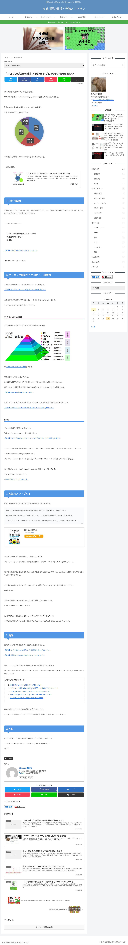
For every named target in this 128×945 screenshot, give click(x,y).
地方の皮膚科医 (25, 768)
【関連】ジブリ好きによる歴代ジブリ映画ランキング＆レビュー (27, 650)
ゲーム (109, 232)
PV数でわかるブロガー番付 (16, 367)
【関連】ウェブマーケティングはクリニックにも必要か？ (25, 290)
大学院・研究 (109, 208)
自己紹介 (108, 267)
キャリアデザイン (109, 203)
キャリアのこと (108, 188)
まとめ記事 (108, 262)
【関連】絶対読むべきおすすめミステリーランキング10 (24, 655)
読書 (109, 252)
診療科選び (109, 193)
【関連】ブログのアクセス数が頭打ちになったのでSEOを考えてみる (29, 408)
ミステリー (109, 247)
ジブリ (109, 242)
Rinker (32, 532)
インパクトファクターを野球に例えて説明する (26, 698)
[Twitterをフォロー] (23, 777)
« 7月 (93, 327)
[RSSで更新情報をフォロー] (31, 777)
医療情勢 (109, 174)
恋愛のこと (109, 218)
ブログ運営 (9, 758)
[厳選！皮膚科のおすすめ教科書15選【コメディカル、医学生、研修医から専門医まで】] (43, 38)
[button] (122, 65)
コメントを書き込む (44, 927)
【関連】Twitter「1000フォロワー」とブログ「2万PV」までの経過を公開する (32, 438)
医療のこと (108, 169)
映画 (109, 237)
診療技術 (109, 179)
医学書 (109, 184)
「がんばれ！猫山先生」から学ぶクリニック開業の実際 (30, 691)
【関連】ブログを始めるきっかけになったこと (21, 250)
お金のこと (109, 213)
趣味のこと (108, 223)
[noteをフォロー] (26, 777)
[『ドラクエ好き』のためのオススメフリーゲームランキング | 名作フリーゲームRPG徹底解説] (85, 38)
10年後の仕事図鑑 (30, 530)
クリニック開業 (109, 198)
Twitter (21, 773)
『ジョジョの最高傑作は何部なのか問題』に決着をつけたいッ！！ (34, 688)
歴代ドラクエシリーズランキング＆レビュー (26, 685)
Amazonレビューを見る (34, 536)
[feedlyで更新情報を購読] (29, 777)
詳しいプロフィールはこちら (103, 100)
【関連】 (18, 392)
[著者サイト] (20, 777)
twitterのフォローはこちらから (17, 479)
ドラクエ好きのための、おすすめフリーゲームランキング (30, 694)
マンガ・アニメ (109, 228)
